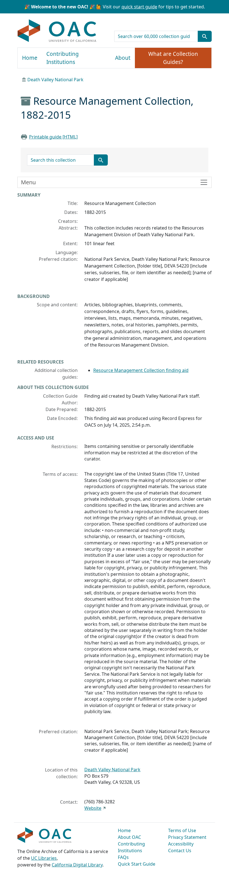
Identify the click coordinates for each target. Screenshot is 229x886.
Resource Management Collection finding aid (141, 370)
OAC (57, 31)
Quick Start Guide (136, 864)
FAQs (123, 857)
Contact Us (179, 850)
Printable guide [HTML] (53, 137)
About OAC (129, 837)
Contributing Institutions (62, 58)
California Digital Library (77, 865)
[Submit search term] (205, 36)
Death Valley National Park (55, 80)
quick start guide (139, 7)
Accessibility (181, 844)
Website (92, 808)
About (122, 57)
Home (29, 57)
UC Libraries (44, 858)
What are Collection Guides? (173, 58)
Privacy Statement (187, 837)
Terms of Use (182, 830)
